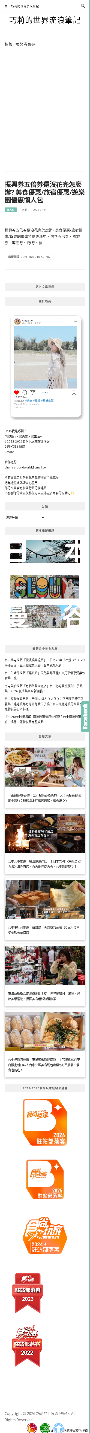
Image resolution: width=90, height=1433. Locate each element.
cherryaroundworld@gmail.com (26, 467)
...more (9, 452)
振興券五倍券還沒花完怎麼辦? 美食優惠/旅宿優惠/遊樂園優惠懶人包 (45, 192)
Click (85, 716)
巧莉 (24, 209)
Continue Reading (35, 256)
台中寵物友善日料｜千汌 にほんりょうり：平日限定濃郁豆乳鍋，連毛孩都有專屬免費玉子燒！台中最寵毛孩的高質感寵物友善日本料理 (44, 704)
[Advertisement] (45, 113)
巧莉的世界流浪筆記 (25, 6)
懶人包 (11, 209)
